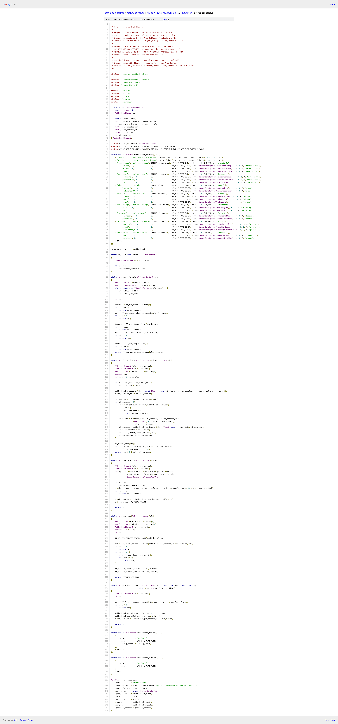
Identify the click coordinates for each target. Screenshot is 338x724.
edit (166, 19)
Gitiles (15, 720)
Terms (30, 720)
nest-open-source (114, 12)
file (158, 19)
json (333, 720)
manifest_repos (135, 12)
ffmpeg (151, 12)
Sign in (332, 4)
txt (326, 720)
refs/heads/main (166, 12)
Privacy (23, 720)
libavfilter (186, 12)
